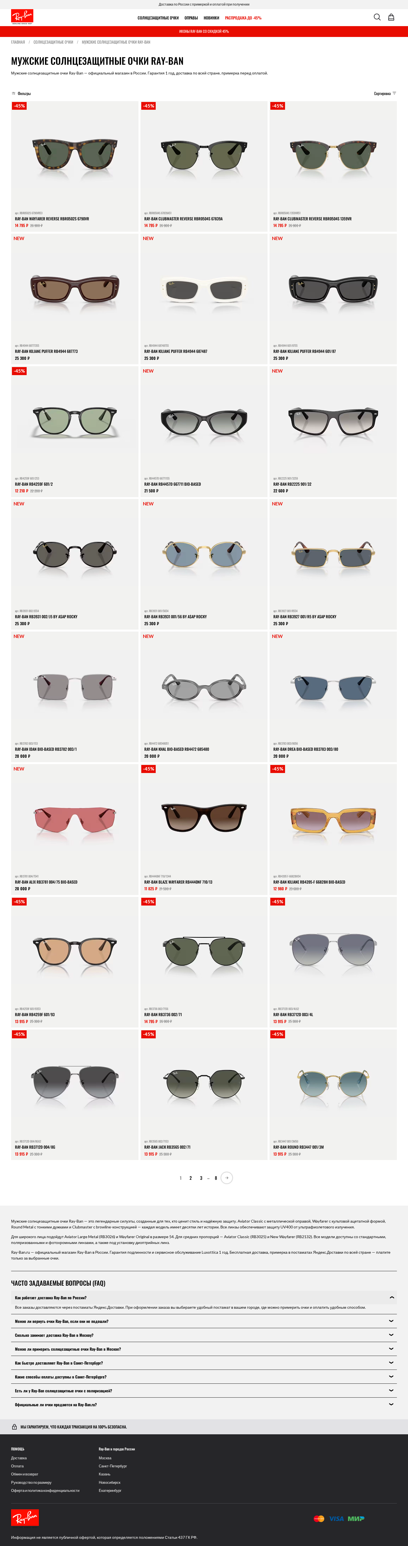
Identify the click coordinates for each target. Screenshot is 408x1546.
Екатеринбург (110, 1490)
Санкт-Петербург (113, 1466)
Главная (18, 42)
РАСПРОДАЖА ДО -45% (243, 18)
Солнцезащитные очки (158, 18)
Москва (105, 1458)
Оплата (17, 1466)
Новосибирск (109, 1482)
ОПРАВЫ (191, 18)
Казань (104, 1474)
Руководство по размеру (31, 1482)
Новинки (211, 18)
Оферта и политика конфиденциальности (45, 1490)
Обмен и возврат (24, 1474)
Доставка (19, 1458)
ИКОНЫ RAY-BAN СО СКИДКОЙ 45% (204, 31)
